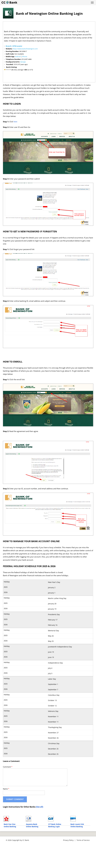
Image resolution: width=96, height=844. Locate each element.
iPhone (24, 56)
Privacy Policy (68, 840)
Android (18, 56)
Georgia (23, 62)
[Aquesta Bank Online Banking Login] (35, 818)
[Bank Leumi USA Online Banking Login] (80, 818)
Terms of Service (83, 840)
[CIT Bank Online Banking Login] (58, 818)
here (15, 121)
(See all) (39, 807)
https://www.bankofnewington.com (25, 49)
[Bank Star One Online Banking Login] (13, 818)
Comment (7, 767)
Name (6, 789)
